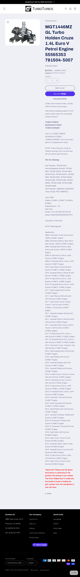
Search (56, 524)
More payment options (60, 98)
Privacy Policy (34, 537)
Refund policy (34, 570)
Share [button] (49, 493)
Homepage (57, 519)
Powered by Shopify (22, 570)
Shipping (48, 73)
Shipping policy (44, 570)
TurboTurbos (12, 570)
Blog (55, 533)
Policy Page (57, 528)
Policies (32, 528)
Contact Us (33, 519)
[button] (4, 8)
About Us (32, 524)
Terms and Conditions (37, 533)
